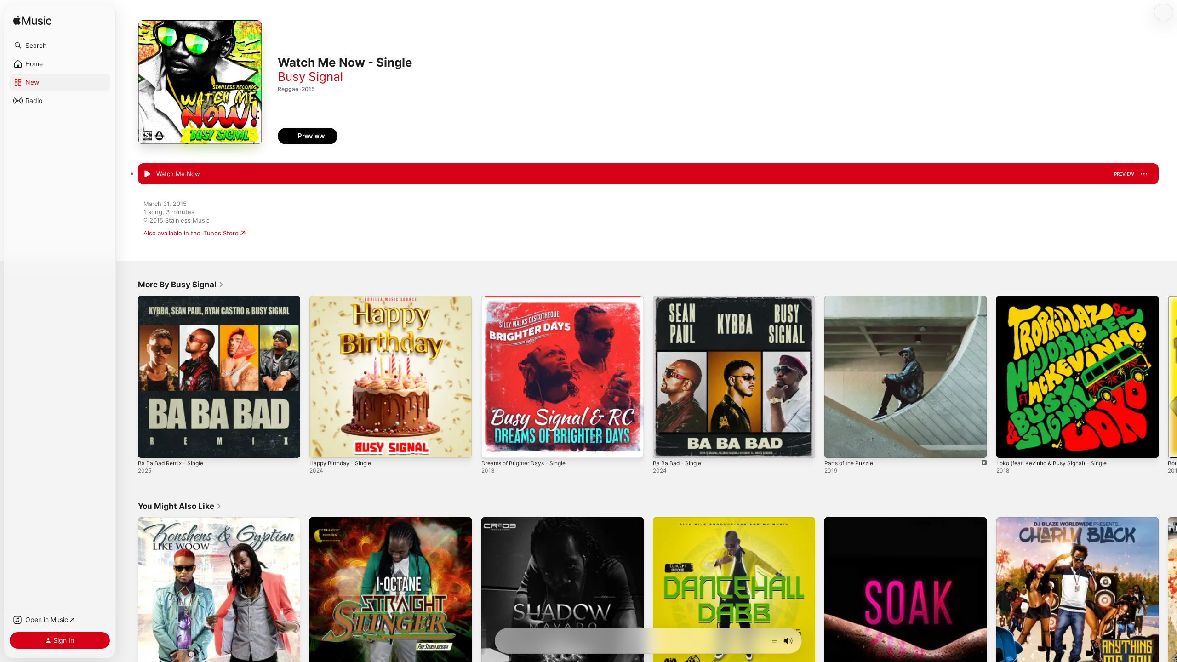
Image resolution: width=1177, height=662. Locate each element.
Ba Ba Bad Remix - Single (173, 299)
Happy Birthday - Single (343, 299)
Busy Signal (310, 76)
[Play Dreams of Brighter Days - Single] (493, 446)
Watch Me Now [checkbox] (178, 173)
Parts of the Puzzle (851, 299)
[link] (181, 285)
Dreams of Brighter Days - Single (528, 299)
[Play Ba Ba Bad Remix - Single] (149, 446)
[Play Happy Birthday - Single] (321, 446)
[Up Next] (773, 640)
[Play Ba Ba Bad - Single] (664, 446)
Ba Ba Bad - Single (679, 299)
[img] (32, 21)
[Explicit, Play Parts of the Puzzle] (836, 446)
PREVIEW (1124, 174)
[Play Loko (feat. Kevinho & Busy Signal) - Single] (1008, 446)
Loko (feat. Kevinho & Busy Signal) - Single (1057, 299)
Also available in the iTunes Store (191, 233)
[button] (59, 45)
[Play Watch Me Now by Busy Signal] (147, 174)
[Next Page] (1167, 377)
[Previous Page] (128, 377)
